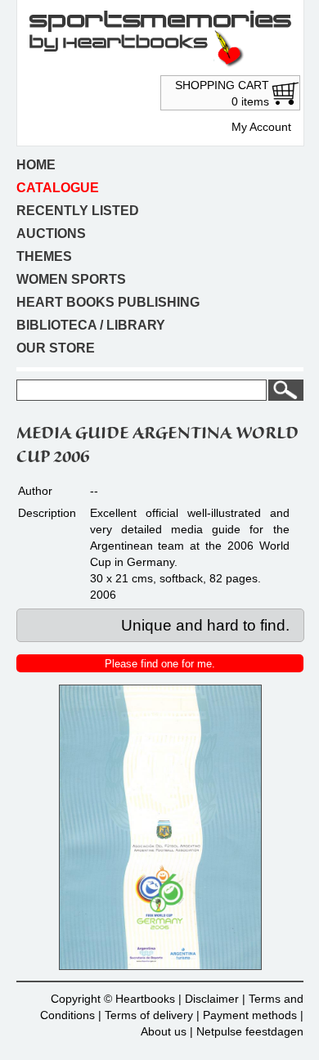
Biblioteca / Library (90, 325)
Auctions (51, 233)
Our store (55, 348)
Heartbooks (145, 998)
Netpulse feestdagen (249, 1031)
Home (36, 165)
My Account (261, 126)
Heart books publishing (108, 302)
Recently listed (77, 211)
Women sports (71, 279)
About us (163, 1031)
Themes (44, 256)
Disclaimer (212, 998)
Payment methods (250, 1015)
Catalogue (57, 188)
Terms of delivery (149, 1015)
